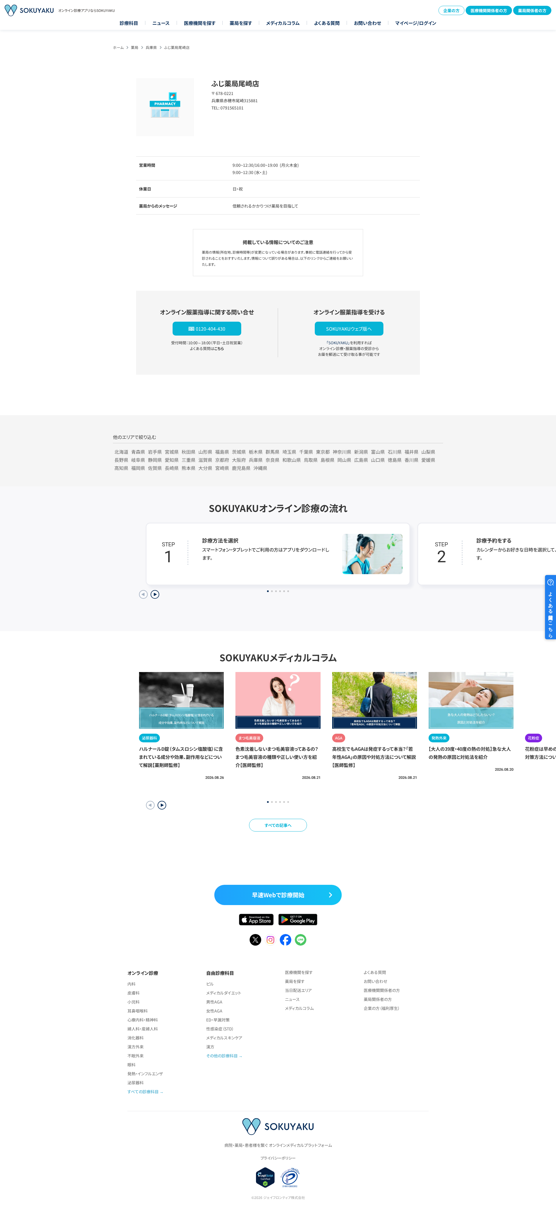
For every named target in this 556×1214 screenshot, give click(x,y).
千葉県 (306, 451)
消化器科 (135, 1038)
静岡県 (155, 459)
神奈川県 (342, 451)
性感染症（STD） (220, 1029)
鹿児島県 (241, 467)
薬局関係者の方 (532, 10)
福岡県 (138, 467)
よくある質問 (327, 23)
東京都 (323, 451)
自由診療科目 (220, 972)
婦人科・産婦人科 (142, 1029)
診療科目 (129, 23)
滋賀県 (205, 459)
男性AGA (214, 1002)
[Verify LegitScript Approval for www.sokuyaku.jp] (265, 1177)
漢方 (210, 1047)
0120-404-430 (210, 328)
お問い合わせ (367, 23)
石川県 (395, 451)
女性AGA (214, 1011)
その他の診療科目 (222, 1056)
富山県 (378, 451)
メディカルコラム (283, 23)
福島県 (222, 451)
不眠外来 (135, 1056)
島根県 (327, 459)
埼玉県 (289, 451)
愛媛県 (428, 459)
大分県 (205, 467)
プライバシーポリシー (278, 1158)
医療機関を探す (199, 23)
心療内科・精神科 (142, 1020)
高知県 (121, 467)
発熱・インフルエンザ (145, 1073)
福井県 (411, 451)
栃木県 (256, 451)
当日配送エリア (298, 990)
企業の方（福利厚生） (382, 1008)
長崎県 (172, 467)
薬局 (134, 47)
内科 (131, 984)
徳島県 (395, 459)
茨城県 (239, 451)
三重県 (188, 459)
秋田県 (188, 451)
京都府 (222, 459)
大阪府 (239, 459)
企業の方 (451, 10)
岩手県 (155, 451)
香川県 (411, 459)
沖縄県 (260, 467)
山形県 (205, 451)
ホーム (118, 47)
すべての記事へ (278, 825)
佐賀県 (155, 467)
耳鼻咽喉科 (137, 1011)
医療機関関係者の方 (489, 10)
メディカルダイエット (223, 993)
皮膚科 (133, 993)
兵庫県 (151, 47)
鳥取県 (311, 459)
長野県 (121, 459)
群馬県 (272, 451)
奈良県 (272, 459)
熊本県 (188, 467)
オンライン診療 (142, 972)
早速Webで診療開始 (278, 895)
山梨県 (428, 451)
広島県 (361, 459)
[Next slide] (155, 594)
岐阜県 (138, 459)
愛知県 (172, 459)
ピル (210, 984)
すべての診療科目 (143, 1091)
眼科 (131, 1064)
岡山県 (344, 459)
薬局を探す (241, 23)
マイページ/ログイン (415, 23)
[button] (162, 805)
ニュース (161, 23)
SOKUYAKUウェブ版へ (349, 328)
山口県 (378, 459)
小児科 (133, 1002)
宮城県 (172, 451)
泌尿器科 (135, 1082)
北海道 (121, 451)
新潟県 (361, 451)
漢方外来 (135, 1047)
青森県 (138, 451)
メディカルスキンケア (224, 1038)
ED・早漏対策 (218, 1020)
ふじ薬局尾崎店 (177, 47)
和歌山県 (291, 459)
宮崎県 (222, 467)
